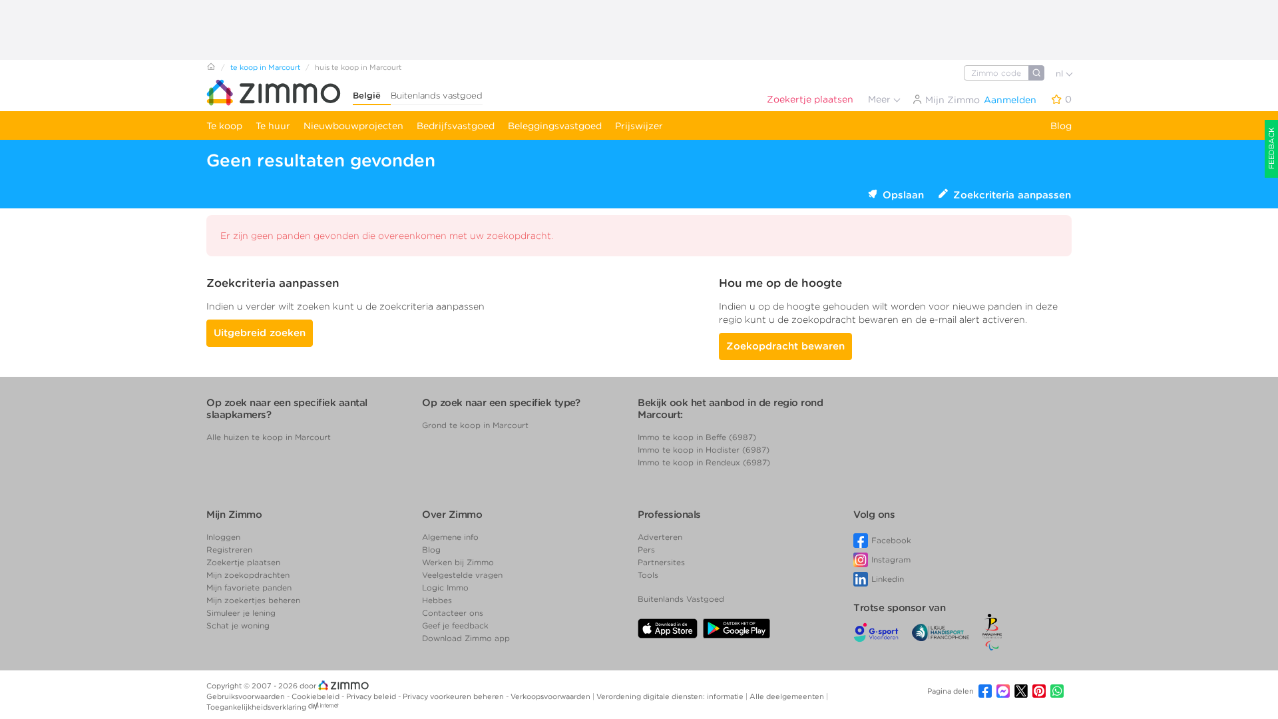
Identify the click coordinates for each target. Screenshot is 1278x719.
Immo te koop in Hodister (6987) (703, 450)
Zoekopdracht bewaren (785, 346)
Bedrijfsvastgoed (456, 125)
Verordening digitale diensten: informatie (671, 696)
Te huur (273, 125)
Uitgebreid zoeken (260, 333)
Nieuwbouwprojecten (353, 125)
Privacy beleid (372, 696)
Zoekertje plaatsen (810, 99)
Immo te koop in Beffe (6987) (697, 437)
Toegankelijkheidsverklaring (256, 707)
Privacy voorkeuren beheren (454, 696)
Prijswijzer (639, 125)
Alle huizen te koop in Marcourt (268, 437)
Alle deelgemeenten (787, 696)
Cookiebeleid (316, 696)
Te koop (224, 125)
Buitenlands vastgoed (437, 96)
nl (1061, 74)
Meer (880, 99)
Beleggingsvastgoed (555, 125)
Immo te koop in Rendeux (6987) (704, 462)
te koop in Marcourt (265, 67)
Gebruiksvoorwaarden (246, 696)
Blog (1061, 125)
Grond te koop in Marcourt (475, 425)
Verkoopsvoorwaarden (551, 696)
